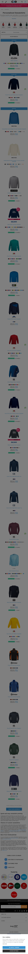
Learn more (5, 943)
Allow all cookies (14, 947)
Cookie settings (14, 950)
